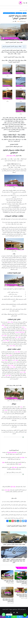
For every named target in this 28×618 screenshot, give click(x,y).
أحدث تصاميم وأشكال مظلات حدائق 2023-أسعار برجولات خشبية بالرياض (21, 582)
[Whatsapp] (3, 614)
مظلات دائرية (4, 335)
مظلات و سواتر (18, 13)
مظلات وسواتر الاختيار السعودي (9, 13)
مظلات (20, 10)
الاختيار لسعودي (5, 609)
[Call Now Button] (25, 615)
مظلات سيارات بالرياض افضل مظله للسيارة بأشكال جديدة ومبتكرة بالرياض (8, 600)
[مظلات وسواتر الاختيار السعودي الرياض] (20, 3)
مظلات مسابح (6, 340)
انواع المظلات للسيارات (19, 332)
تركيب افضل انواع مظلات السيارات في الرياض (8, 581)
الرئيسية (24, 10)
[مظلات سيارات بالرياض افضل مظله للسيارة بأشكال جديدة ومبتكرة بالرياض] (7, 592)
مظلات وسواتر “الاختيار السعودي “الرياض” (16, 525)
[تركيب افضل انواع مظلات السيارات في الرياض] (7, 574)
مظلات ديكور (18, 337)
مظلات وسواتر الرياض (10, 155)
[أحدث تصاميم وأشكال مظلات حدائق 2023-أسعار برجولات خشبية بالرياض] (21, 575)
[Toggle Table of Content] (23, 47)
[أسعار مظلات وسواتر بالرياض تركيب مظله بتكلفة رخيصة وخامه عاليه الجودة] (21, 590)
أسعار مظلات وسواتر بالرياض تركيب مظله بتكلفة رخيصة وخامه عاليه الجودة (21, 595)
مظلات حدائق (10, 322)
